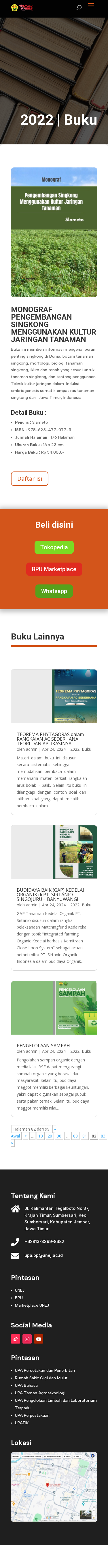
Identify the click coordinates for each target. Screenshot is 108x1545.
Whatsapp (54, 591)
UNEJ (19, 1290)
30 (59, 1136)
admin (31, 749)
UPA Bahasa (26, 1385)
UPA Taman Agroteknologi (40, 1393)
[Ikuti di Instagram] (27, 1339)
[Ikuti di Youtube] (38, 1339)
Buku (80, 120)
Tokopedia (54, 547)
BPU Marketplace (54, 569)
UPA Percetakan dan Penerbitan (45, 1370)
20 (50, 1136)
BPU (19, 1297)
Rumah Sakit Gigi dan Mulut (41, 1378)
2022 (37, 120)
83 (103, 1136)
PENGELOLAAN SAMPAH (43, 1045)
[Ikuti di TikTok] (15, 1339)
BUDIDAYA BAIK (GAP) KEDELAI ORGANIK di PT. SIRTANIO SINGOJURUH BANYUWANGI (50, 894)
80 (75, 1136)
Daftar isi (29, 478)
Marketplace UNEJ (32, 1305)
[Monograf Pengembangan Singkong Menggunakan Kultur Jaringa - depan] (54, 295)
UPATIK (22, 1423)
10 (40, 1136)
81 (84, 1136)
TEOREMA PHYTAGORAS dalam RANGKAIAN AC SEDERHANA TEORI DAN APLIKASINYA (50, 739)
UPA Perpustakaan (32, 1415)
